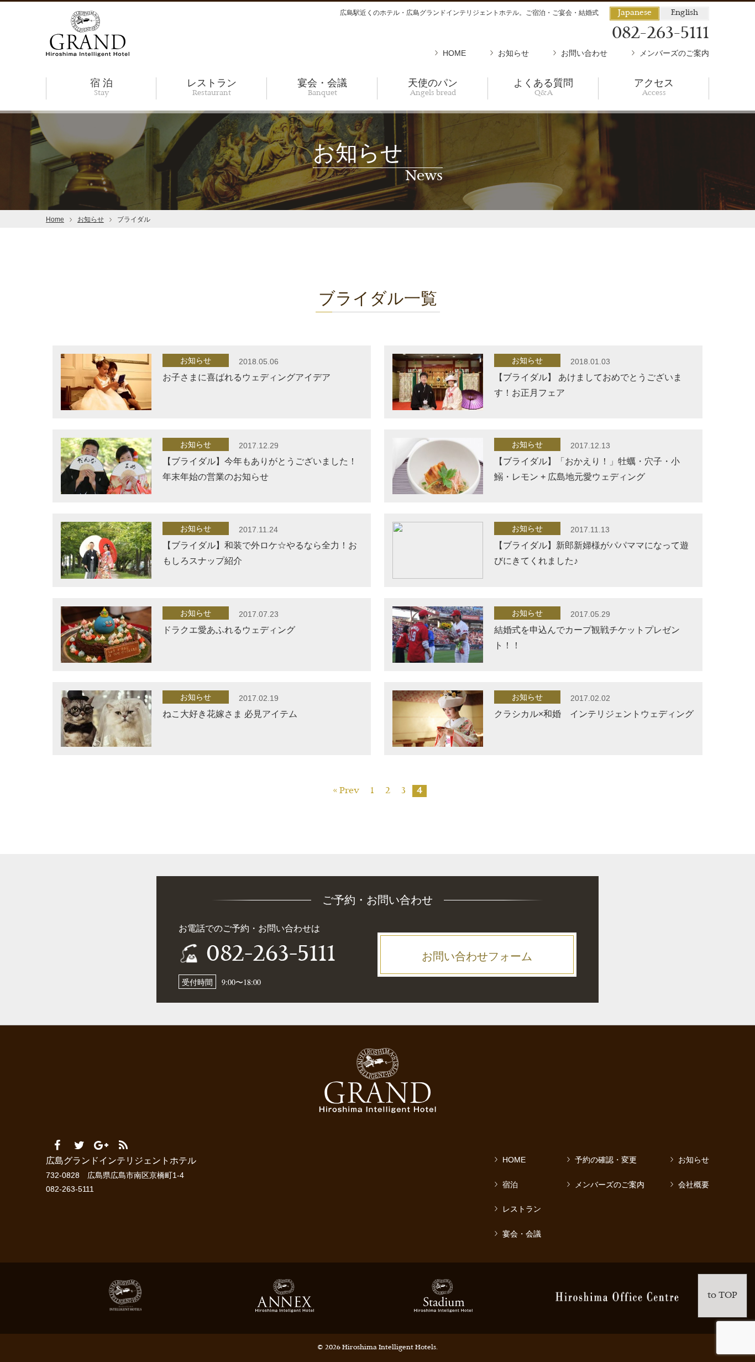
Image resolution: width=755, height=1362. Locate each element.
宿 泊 (101, 86)
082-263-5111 (270, 955)
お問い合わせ (584, 53)
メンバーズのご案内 (674, 53)
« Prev (346, 791)
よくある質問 (543, 86)
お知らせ (513, 53)
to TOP (722, 1296)
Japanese (635, 13)
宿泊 (510, 1184)
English (684, 13)
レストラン (212, 86)
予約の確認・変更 (606, 1159)
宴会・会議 (322, 86)
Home (55, 219)
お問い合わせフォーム (477, 956)
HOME (454, 53)
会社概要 (693, 1184)
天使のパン (433, 86)
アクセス (654, 86)
